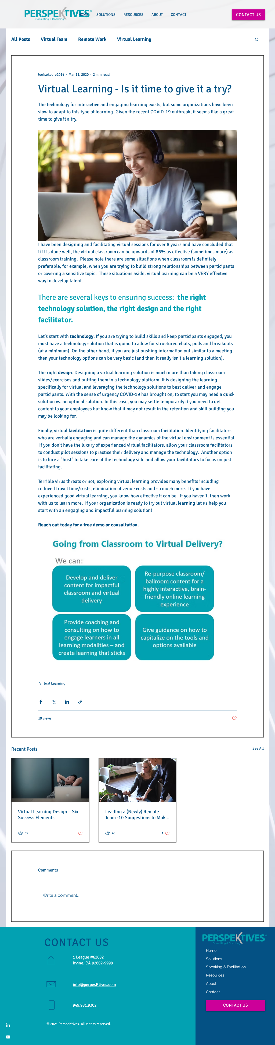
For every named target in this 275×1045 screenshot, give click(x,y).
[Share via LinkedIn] (67, 701)
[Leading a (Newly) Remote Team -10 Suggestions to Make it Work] (137, 780)
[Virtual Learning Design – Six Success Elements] (50, 780)
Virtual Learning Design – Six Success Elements (48, 814)
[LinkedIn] (8, 1025)
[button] (106, 14)
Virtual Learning (134, 39)
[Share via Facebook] (40, 701)
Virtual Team (54, 39)
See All (258, 748)
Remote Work (92, 39)
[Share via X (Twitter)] (53, 701)
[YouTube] (8, 1037)
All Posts (20, 39)
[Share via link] (80, 701)
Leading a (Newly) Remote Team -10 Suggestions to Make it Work (136, 814)
